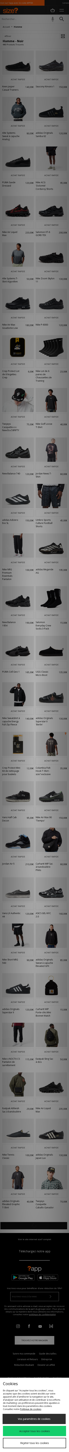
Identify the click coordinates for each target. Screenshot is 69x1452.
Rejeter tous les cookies (34, 1443)
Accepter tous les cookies (34, 1431)
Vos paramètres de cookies (34, 1419)
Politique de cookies (30, 1409)
